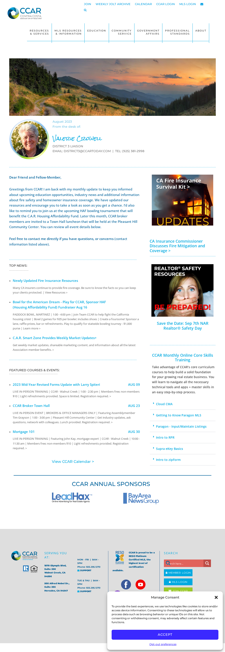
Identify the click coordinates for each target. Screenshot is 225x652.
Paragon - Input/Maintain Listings (181, 426)
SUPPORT (85, 570)
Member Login (179, 572)
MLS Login (179, 582)
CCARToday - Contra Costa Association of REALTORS (24, 15)
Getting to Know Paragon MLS (178, 415)
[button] (216, 597)
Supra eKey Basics (169, 449)
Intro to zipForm (168, 460)
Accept (165, 634)
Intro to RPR (165, 437)
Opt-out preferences (162, 644)
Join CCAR (179, 591)
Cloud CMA (164, 404)
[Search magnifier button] (207, 563)
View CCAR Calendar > (73, 461)
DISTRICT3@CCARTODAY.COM (87, 151)
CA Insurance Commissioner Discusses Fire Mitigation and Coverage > (177, 245)
